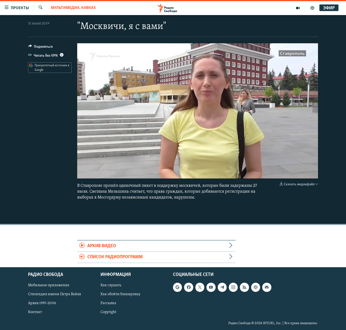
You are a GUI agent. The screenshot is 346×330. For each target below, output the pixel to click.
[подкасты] (312, 8)
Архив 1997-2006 (42, 303)
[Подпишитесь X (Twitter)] (199, 287)
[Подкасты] (255, 287)
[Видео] (298, 8)
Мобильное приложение (48, 285)
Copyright (108, 312)
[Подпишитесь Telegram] (222, 287)
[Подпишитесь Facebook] (188, 287)
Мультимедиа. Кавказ (73, 8)
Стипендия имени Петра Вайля (54, 294)
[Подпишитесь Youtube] (210, 287)
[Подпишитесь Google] (177, 287)
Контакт (35, 312)
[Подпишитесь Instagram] (233, 287)
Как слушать (111, 285)
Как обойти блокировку (120, 294)
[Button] (40, 47)
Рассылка (108, 303)
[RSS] (244, 287)
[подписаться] (266, 287)
